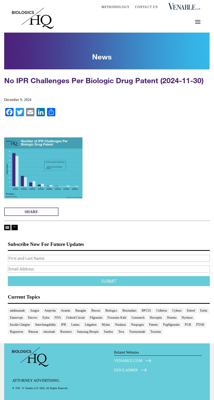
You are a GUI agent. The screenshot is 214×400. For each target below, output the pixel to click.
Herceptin (156, 317)
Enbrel (191, 310)
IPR (63, 324)
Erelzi (203, 310)
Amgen (34, 310)
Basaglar (80, 310)
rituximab (49, 332)
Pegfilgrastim (171, 324)
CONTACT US (146, 7)
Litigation (91, 324)
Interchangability (45, 324)
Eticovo (32, 317)
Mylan (106, 324)
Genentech (138, 317)
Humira (171, 317)
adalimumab (17, 310)
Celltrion (161, 310)
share (31, 212)
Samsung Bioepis (88, 332)
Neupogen (137, 324)
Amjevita (50, 310)
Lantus (75, 324)
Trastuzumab (137, 332)
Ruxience (66, 332)
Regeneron (16, 332)
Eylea (46, 317)
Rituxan (33, 332)
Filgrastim (96, 317)
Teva (121, 332)
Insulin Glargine (20, 324)
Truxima (155, 332)
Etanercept (16, 317)
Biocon (95, 310)
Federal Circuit (75, 317)
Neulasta (120, 324)
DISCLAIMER (126, 370)
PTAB (200, 324)
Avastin (65, 310)
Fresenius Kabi (117, 317)
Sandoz (108, 332)
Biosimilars (129, 310)
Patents (153, 324)
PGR (188, 324)
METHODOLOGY (116, 7)
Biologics (111, 310)
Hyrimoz (187, 317)
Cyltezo (177, 310)
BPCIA (146, 310)
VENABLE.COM (128, 361)
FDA (58, 317)
